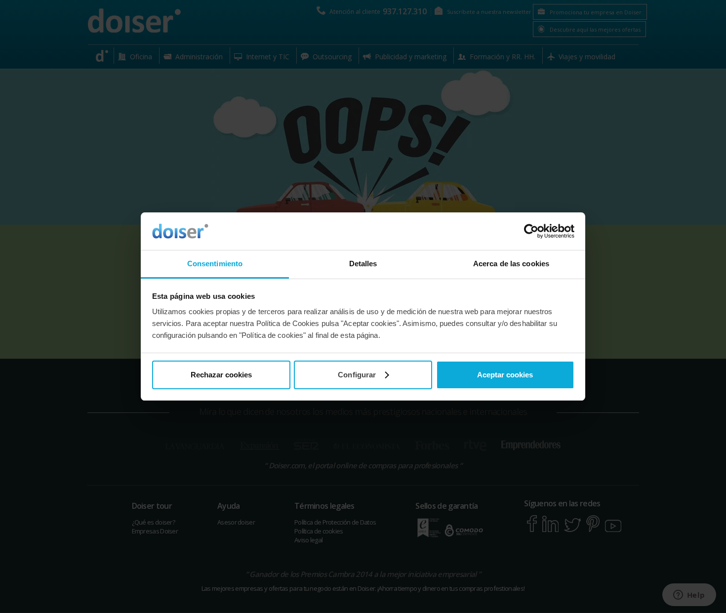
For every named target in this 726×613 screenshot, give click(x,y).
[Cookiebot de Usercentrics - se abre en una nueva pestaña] (531, 231)
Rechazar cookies (221, 374)
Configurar (357, 374)
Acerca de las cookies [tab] (511, 263)
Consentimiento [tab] (214, 263)
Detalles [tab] (363, 263)
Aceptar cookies (505, 374)
